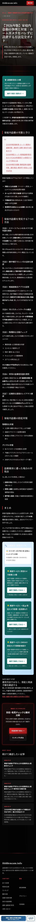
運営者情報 (22, 887)
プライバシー (23, 896)
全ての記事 (5, 883)
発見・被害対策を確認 (9, 696)
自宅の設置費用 (7, 901)
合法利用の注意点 (23, 696)
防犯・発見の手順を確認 (13, 918)
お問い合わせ (6, 909)
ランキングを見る (18, 737)
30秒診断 (31, 918)
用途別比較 (5, 887)
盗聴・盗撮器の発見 (8, 905)
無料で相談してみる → (17, 590)
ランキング (5, 890)
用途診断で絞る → (18, 731)
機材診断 (30, 3)
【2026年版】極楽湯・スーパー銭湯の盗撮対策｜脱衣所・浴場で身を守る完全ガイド (18, 147)
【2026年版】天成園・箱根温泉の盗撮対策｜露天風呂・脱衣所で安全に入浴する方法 (19, 167)
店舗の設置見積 (7, 898)
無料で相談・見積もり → (15, 93)
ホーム (4, 13)
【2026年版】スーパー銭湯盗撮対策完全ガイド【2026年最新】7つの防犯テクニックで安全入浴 (18, 157)
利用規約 (22, 904)
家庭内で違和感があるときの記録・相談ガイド (20, 13)
